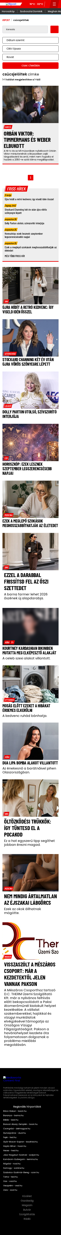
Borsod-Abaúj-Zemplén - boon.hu (20, 1124)
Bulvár (27, 1209)
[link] (6, 301)
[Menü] (54, 4)
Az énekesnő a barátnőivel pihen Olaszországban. (29, 770)
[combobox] (27, 40)
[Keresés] (47, 4)
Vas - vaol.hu (10, 1181)
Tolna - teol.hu (10, 1177)
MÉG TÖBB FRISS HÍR (15, 256)
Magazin (27, 1205)
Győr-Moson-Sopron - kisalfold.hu (20, 1141)
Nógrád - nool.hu (11, 1163)
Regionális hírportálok (27, 1106)
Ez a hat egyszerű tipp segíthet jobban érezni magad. (29, 843)
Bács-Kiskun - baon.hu (15, 1111)
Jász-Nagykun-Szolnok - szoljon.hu (21, 1155)
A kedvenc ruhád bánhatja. (24, 716)
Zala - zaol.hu (10, 1190)
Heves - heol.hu (11, 1150)
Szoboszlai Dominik (31, 11)
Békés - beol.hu (10, 1120)
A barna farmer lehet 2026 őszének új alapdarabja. (25, 596)
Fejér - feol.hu (9, 1137)
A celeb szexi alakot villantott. (26, 658)
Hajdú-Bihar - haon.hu (14, 1146)
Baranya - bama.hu (13, 1115)
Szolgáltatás (27, 1214)
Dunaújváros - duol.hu (14, 1133)
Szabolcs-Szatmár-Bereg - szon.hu (21, 1172)
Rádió (27, 1218)
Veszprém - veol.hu (12, 1185)
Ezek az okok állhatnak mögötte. (22, 911)
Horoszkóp (8, 11)
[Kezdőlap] (11, 4)
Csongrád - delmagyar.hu (16, 1128)
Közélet (27, 1196)
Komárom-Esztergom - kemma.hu (20, 1159)
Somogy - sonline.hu (13, 1168)
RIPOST (6, 20)
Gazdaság (27, 1200)
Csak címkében (30, 65)
